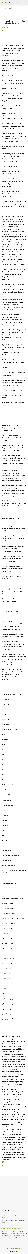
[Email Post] (3, 1162)
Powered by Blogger (15, 1248)
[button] (3, 31)
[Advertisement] (14, 1193)
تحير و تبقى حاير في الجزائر (11, 2)
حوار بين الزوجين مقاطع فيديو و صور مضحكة (11, 1228)
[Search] (26, 2)
